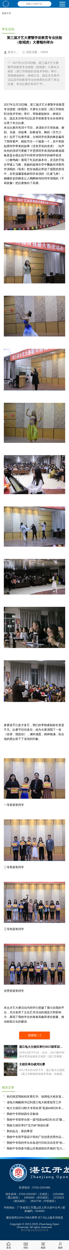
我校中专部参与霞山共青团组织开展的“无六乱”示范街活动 (36, 1148)
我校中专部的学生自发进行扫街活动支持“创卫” (36, 1142)
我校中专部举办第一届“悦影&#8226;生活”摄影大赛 (36, 1119)
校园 (43, 1247)
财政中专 (6, 13)
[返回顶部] (65, 1121)
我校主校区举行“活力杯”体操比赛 (28, 1125)
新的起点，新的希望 (20, 1131)
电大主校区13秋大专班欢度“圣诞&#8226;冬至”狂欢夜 (36, 1108)
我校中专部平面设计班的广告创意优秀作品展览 (36, 1136)
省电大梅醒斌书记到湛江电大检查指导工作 (34, 1102)
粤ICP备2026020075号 (34, 1230)
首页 (8, 1247)
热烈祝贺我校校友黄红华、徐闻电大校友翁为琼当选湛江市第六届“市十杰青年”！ (36, 1096)
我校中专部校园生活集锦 (22, 1113)
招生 (26, 1247)
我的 (60, 1247)
